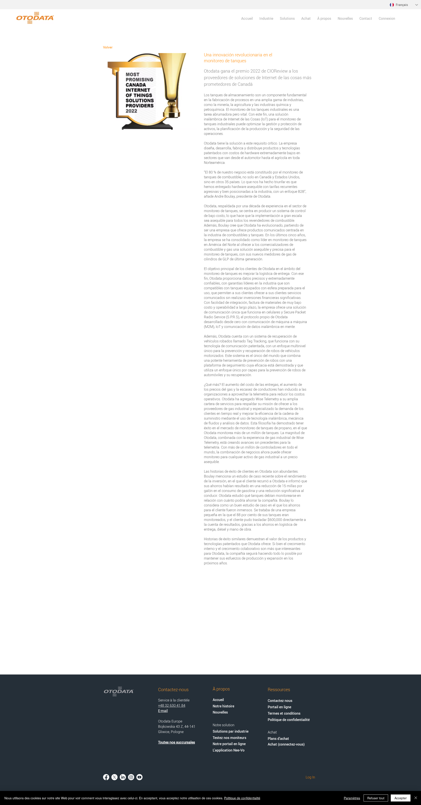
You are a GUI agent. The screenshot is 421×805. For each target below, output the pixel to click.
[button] (287, 18)
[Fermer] (415, 797)
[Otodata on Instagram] (131, 777)
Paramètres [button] (352, 798)
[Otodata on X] (114, 777)
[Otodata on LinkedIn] (123, 777)
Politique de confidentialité (242, 798)
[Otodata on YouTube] (139, 777)
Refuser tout (375, 798)
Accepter (400, 798)
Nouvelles (220, 712)
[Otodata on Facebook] (106, 777)
